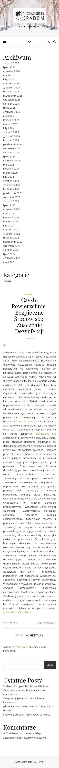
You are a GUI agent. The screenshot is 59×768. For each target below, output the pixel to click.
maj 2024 (8, 164)
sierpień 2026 (11, 63)
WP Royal (38, 761)
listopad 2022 (11, 237)
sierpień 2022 (11, 249)
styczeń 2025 (11, 132)
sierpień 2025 (11, 103)
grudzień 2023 (11, 185)
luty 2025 (8, 128)
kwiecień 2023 (11, 217)
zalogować (22, 647)
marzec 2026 (10, 75)
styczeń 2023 (11, 229)
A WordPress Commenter (17, 733)
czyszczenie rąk (46, 433)
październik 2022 (12, 241)
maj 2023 (8, 213)
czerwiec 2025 (11, 111)
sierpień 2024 (11, 152)
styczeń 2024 (11, 180)
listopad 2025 (11, 91)
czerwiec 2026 (11, 71)
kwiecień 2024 (11, 168)
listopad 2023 (11, 188)
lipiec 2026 (9, 67)
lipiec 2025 (9, 107)
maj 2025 (8, 116)
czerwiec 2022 (11, 257)
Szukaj (50, 665)
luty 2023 (8, 225)
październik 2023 (12, 193)
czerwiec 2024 (11, 160)
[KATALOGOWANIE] (29, 15)
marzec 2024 (10, 172)
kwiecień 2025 (11, 119)
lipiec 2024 (9, 156)
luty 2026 (8, 79)
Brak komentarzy (47, 622)
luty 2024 (8, 176)
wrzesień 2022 (11, 245)
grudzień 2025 (11, 87)
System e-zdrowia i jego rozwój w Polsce (26, 714)
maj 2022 (8, 262)
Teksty (7, 280)
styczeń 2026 (11, 83)
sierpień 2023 (11, 201)
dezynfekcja (30, 421)
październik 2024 (12, 144)
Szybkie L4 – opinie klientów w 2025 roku (26, 686)
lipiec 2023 (9, 205)
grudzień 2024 (11, 136)
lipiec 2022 (9, 254)
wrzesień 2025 (11, 99)
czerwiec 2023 (11, 209)
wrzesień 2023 (11, 197)
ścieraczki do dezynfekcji (17, 612)
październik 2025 (12, 95)
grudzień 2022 (11, 233)
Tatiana (14, 622)
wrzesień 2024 (11, 148)
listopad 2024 (11, 140)
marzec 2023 (10, 221)
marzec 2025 (10, 124)
